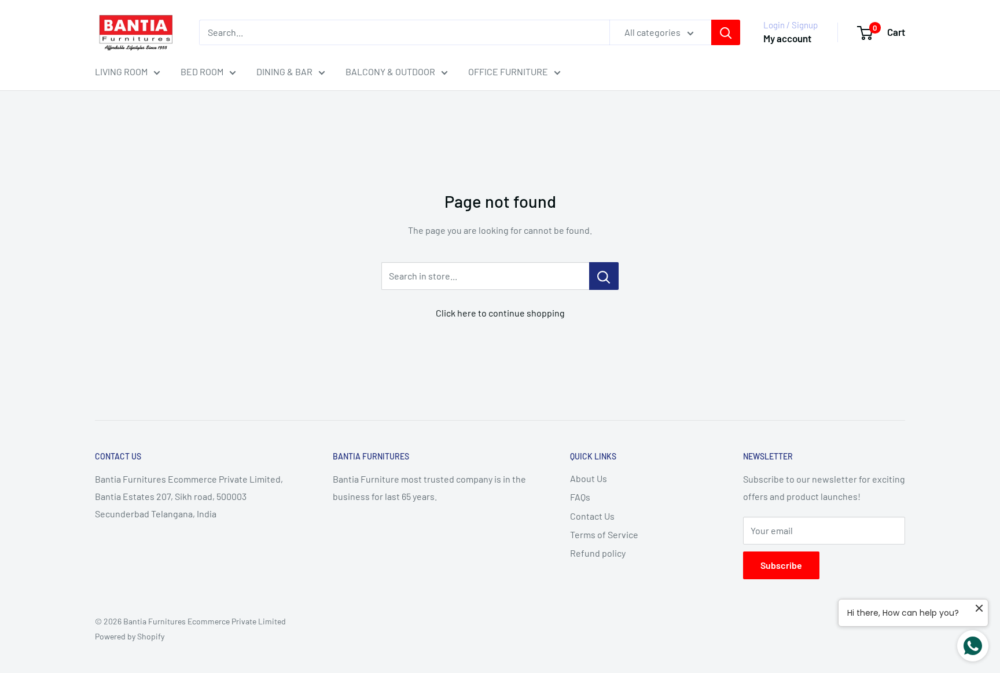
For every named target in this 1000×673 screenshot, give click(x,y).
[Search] (725, 32)
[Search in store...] (604, 276)
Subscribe (781, 565)
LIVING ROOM (121, 71)
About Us (588, 478)
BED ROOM (202, 71)
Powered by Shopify (129, 636)
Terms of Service (604, 534)
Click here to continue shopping (500, 312)
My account (787, 38)
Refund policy (598, 552)
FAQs (580, 496)
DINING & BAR (284, 71)
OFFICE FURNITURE (508, 71)
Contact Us (592, 515)
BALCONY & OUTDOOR (390, 71)
